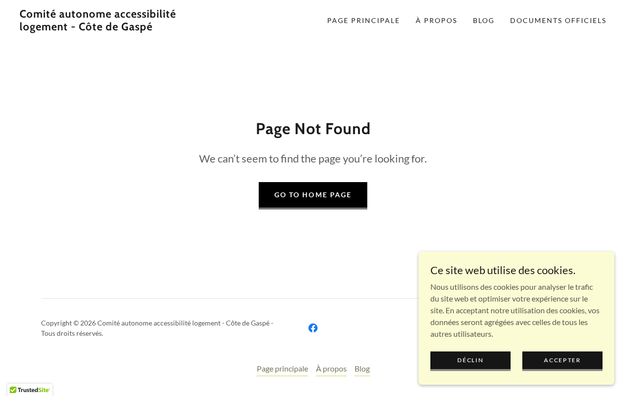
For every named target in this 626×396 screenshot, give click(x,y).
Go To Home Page (312, 194)
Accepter (562, 360)
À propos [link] (436, 20)
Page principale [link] (363, 20)
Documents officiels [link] (558, 20)
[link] (100, 27)
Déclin (470, 360)
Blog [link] (483, 20)
